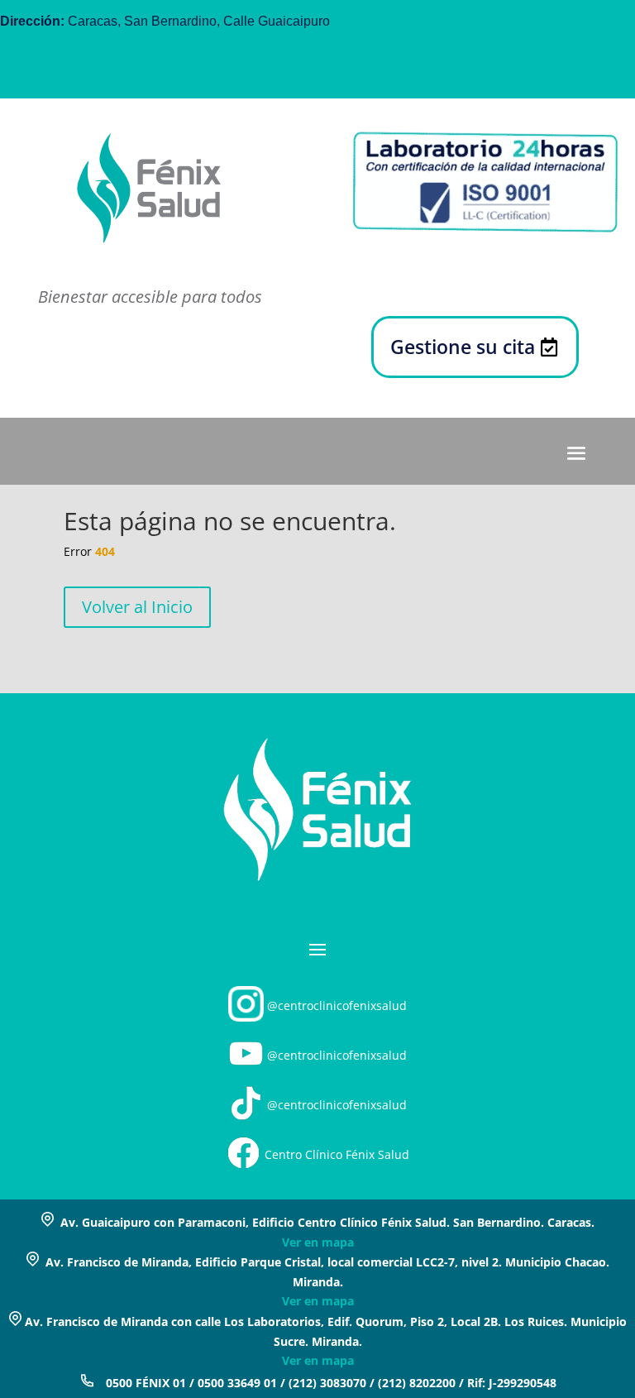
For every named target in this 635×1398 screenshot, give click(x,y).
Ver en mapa (318, 1242)
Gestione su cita (462, 346)
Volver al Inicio (137, 607)
